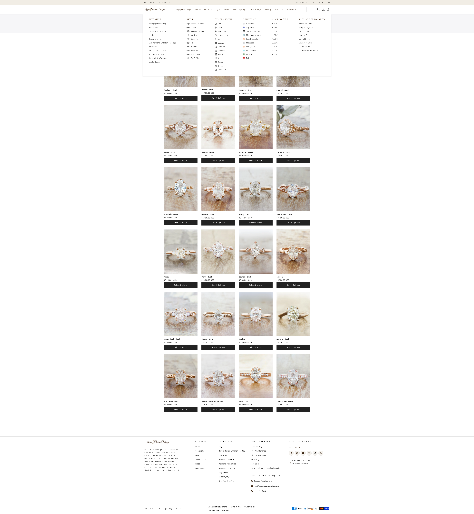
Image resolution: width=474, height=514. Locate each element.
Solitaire (194, 39)
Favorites (155, 19)
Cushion (221, 47)
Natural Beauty (305, 39)
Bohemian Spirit (305, 23)
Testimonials (200, 459)
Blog (220, 446)
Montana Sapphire (254, 35)
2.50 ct (275, 46)
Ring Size (150, 2)
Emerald (249, 54)
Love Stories (200, 468)
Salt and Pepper (253, 31)
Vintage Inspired (198, 31)
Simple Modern (305, 46)
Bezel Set (195, 50)
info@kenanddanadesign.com (266, 486)
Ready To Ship (155, 39)
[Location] (329, 2)
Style (190, 19)
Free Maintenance (258, 451)
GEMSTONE (249, 19)
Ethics (197, 446)
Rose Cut (222, 70)
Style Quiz (166, 2)
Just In (151, 35)
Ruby (248, 58)
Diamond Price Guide (227, 464)
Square (221, 43)
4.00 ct (275, 54)
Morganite (250, 46)
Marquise (222, 31)
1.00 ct (275, 31)
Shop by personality (312, 19)
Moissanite (251, 43)
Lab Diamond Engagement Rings (162, 43)
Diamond (250, 23)
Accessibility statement (217, 507)
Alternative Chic (305, 43)
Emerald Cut (223, 35)
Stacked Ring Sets (156, 54)
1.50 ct (275, 39)
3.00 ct (275, 50)
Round (221, 23)
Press (197, 464)
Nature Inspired (197, 23)
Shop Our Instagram (157, 50)
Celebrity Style (224, 477)
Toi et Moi (195, 58)
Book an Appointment (263, 481)
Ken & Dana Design (159, 508)
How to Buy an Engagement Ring (231, 451)
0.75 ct (275, 27)
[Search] (318, 9)
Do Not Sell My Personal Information (266, 468)
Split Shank (195, 54)
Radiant (221, 54)
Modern (194, 35)
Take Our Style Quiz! (157, 31)
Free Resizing (256, 446)
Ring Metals (223, 472)
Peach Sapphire (253, 39)
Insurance (255, 464)
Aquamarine (251, 50)
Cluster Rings (154, 62)
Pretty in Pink (304, 35)
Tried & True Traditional (309, 50)
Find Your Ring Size (226, 481)
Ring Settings (223, 455)
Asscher (221, 39)
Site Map (225, 510)
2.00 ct (275, 43)
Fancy (220, 62)
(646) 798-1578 (260, 491)
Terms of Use (235, 507)
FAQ (197, 455)
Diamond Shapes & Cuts (228, 459)
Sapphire (250, 27)
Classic (194, 27)
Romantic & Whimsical (158, 58)
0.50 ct (275, 23)
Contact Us (319, 2)
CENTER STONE (224, 19)
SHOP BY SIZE (280, 19)
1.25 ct (275, 35)
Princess (221, 50)
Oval (220, 27)
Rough (221, 66)
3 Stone (194, 46)
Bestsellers (153, 27)
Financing (303, 2)
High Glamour (304, 31)
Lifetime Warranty (258, 455)
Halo (193, 43)
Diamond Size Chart (226, 468)
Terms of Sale (213, 510)
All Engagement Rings (158, 23)
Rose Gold (153, 46)
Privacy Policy (249, 507)
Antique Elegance (306, 27)
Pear (220, 58)
